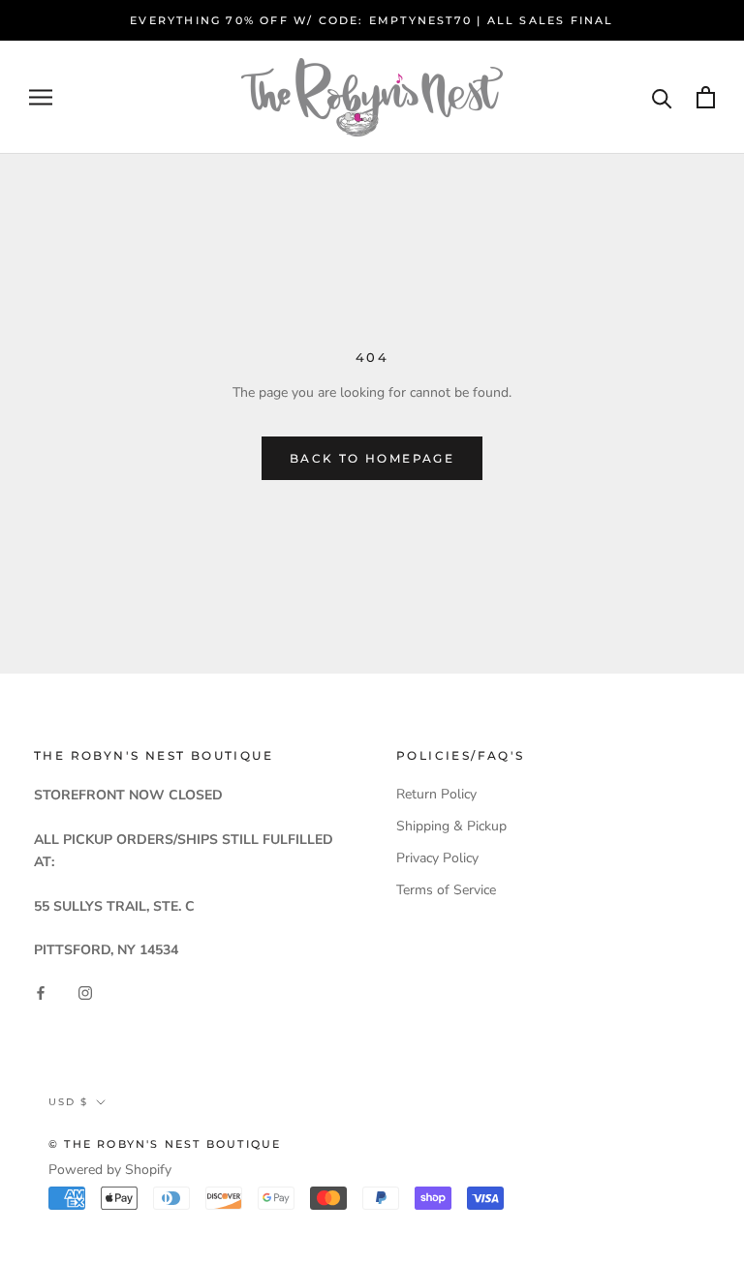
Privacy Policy (437, 858)
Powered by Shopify (109, 1169)
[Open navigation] (40, 97)
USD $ (68, 1102)
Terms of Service (446, 890)
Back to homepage (372, 458)
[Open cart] (706, 97)
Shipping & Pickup (451, 826)
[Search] (662, 97)
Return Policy (436, 794)
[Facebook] (40, 991)
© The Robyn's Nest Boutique (164, 1144)
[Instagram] (85, 991)
